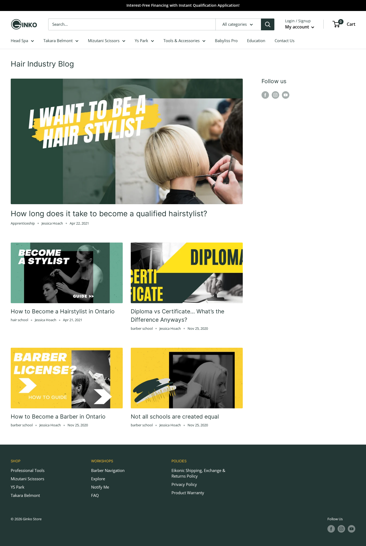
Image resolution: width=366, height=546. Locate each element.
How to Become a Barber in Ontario (58, 416)
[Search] (267, 24)
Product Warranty (187, 492)
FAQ (95, 495)
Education (256, 40)
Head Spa (19, 40)
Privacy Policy (184, 484)
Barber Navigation (108, 470)
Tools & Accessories (181, 40)
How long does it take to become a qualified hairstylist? (109, 213)
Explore (98, 478)
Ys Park (141, 40)
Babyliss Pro (226, 40)
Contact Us (284, 40)
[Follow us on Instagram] (275, 95)
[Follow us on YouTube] (285, 95)
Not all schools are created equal (175, 416)
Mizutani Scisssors (27, 478)
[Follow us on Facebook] (265, 95)
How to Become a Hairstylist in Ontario (63, 311)
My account (297, 27)
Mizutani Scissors (103, 40)
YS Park (17, 487)
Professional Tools (27, 470)
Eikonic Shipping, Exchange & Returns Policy (198, 473)
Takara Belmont (58, 40)
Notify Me (100, 487)
